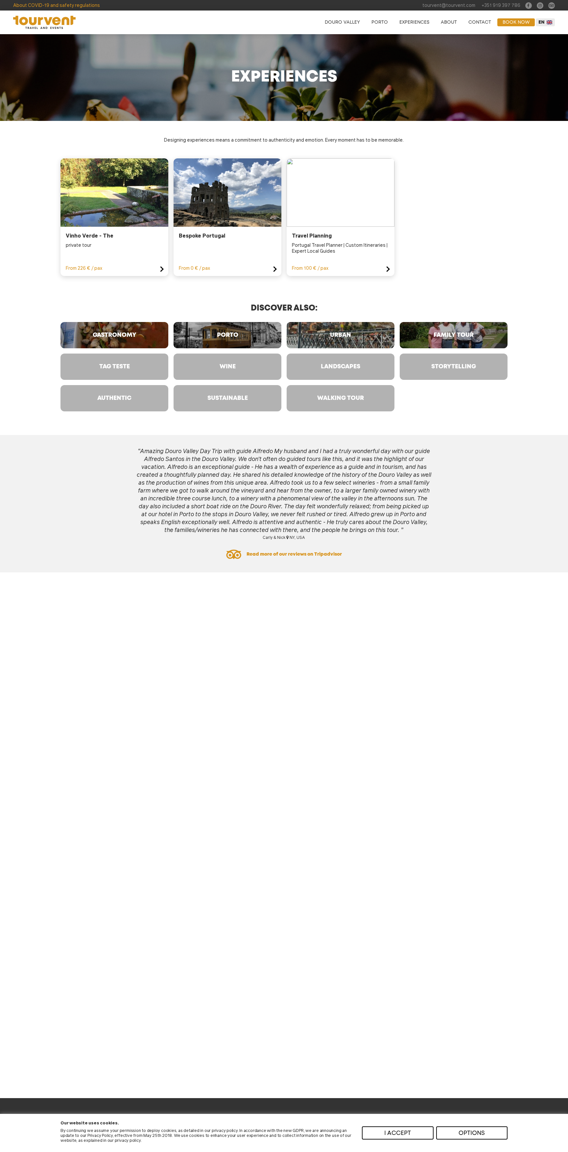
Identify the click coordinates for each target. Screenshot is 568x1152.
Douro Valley (342, 22)
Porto (379, 22)
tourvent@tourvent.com (448, 5)
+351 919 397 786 (501, 5)
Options (472, 1133)
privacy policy (225, 1130)
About (449, 22)
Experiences (414, 22)
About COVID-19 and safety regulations (56, 5)
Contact (479, 22)
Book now (516, 22)
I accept (397, 1133)
